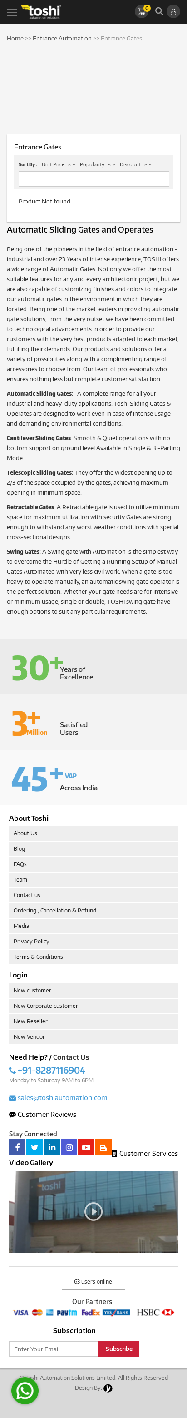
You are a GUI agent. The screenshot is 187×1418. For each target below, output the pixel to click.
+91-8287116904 (50, 1070)
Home (15, 38)
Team (20, 879)
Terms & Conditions (38, 956)
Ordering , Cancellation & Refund (55, 910)
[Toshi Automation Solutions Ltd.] (41, 12)
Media (21, 925)
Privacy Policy (31, 941)
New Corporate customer (46, 1005)
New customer (32, 990)
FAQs (20, 864)
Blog (19, 848)
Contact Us (71, 1057)
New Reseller (31, 1021)
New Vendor (29, 1036)
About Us (25, 833)
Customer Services (148, 1153)
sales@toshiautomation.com (62, 1097)
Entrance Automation (62, 38)
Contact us (27, 895)
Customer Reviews (46, 1114)
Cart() (146, 8)
